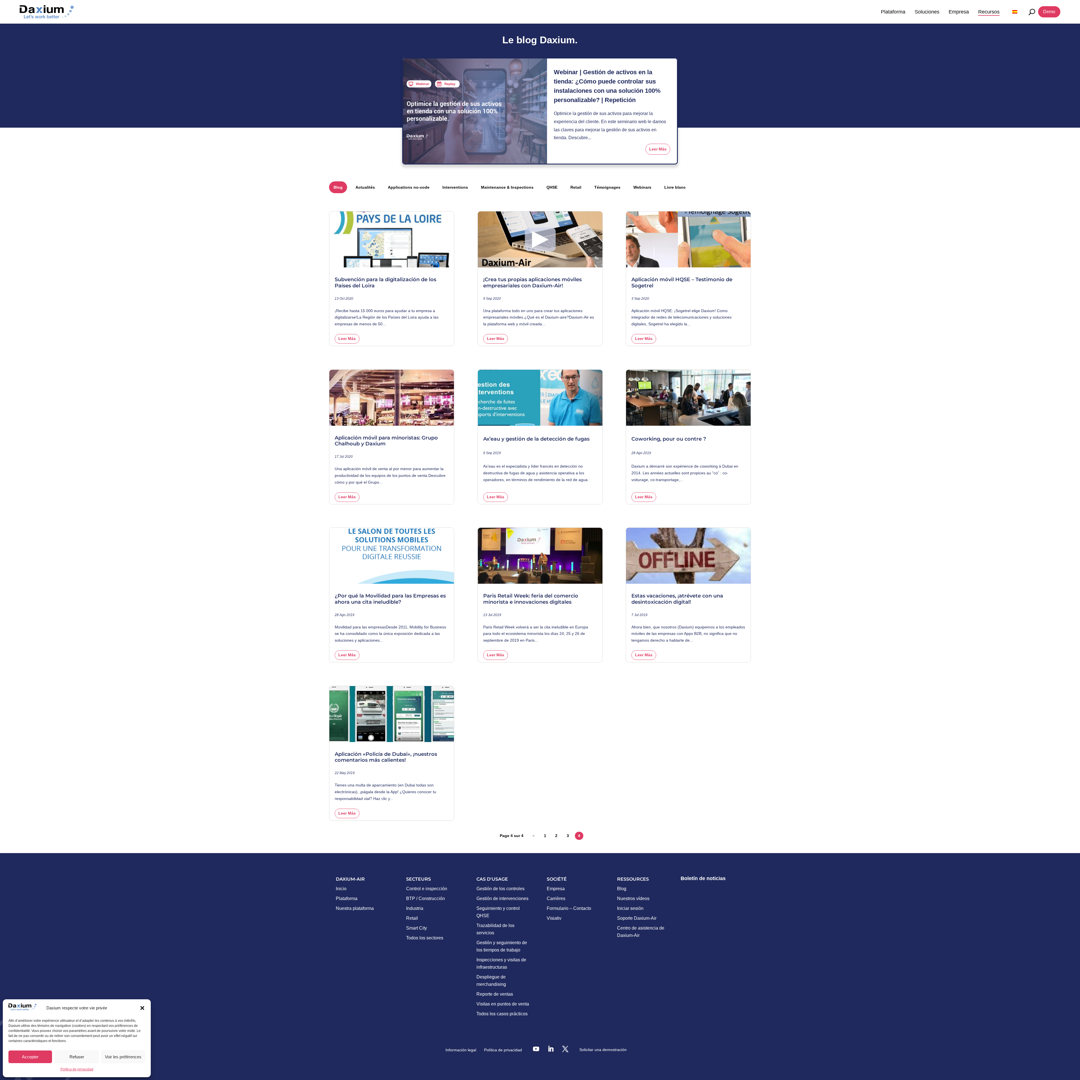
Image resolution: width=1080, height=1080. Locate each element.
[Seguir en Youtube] (536, 1049)
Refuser (76, 1056)
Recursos (989, 12)
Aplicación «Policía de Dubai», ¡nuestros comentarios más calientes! (386, 757)
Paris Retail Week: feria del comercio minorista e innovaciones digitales (530, 599)
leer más (658, 149)
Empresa (959, 12)
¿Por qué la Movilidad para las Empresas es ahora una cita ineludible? (390, 599)
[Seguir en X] (565, 1049)
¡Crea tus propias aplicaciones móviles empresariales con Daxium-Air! (532, 283)
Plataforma (893, 12)
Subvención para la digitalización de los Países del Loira (385, 283)
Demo (1049, 11)
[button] (142, 1008)
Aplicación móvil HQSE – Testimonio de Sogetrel (681, 283)
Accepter (30, 1056)
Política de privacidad (76, 1069)
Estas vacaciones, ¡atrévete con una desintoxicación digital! (677, 599)
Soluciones (927, 12)
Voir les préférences (123, 1056)
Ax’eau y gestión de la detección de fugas (536, 439)
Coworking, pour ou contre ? (668, 439)
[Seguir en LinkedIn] (550, 1049)
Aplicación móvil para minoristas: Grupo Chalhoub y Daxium (386, 441)
